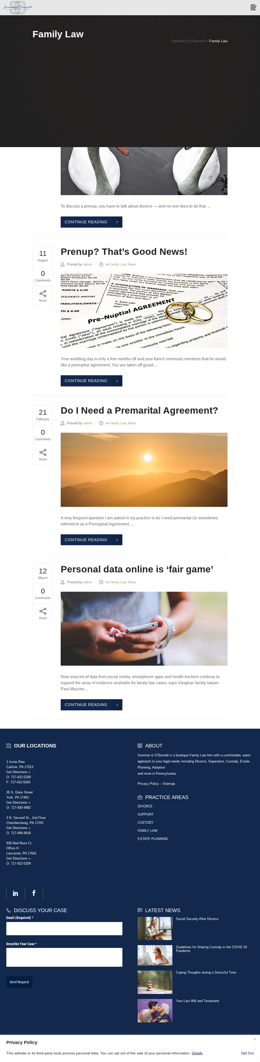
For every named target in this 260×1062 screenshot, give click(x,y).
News (132, 264)
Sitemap (169, 784)
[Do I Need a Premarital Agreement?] (144, 470)
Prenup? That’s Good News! (124, 251)
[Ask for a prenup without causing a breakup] (144, 158)
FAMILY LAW (147, 831)
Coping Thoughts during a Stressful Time (206, 972)
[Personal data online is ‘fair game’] (144, 629)
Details (197, 1053)
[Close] (255, 1039)
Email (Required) (26, 918)
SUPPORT (146, 814)
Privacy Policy (148, 784)
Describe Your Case (28, 944)
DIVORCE (145, 806)
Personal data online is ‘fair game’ (137, 569)
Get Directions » (18, 772)
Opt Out (247, 1053)
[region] (130, 1048)
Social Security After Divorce (197, 919)
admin (87, 264)
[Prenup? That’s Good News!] (144, 311)
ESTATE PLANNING (153, 839)
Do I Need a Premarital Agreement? (139, 410)
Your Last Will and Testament (197, 1001)
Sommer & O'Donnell (188, 41)
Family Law (117, 264)
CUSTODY (146, 822)
